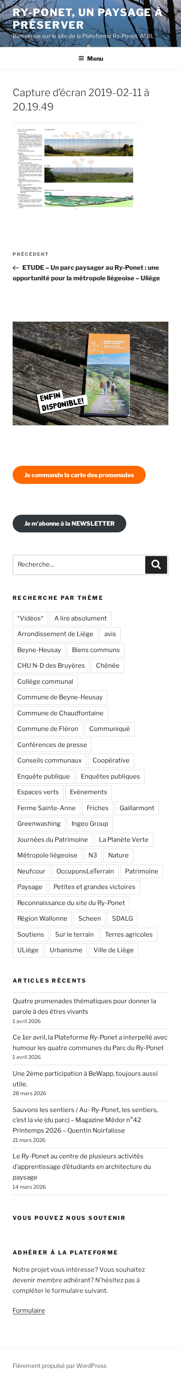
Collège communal (45, 681)
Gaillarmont (137, 808)
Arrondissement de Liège (55, 634)
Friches (98, 808)
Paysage (30, 887)
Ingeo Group (90, 823)
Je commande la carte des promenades (79, 474)
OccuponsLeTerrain (85, 871)
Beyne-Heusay (39, 650)
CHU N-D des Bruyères (51, 665)
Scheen (89, 918)
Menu (95, 58)
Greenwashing (39, 823)
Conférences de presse (52, 745)
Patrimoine (141, 871)
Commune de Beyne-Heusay (60, 697)
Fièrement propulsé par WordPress (59, 1365)
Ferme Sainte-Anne (46, 808)
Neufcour (31, 871)
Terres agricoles (129, 934)
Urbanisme (66, 950)
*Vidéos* (30, 618)
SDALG (122, 918)
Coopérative (111, 760)
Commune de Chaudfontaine (60, 713)
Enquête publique (43, 776)
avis (110, 634)
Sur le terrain (74, 934)
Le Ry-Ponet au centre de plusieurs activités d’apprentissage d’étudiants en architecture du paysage (82, 1166)
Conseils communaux (49, 760)
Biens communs (96, 650)
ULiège (28, 950)
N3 (92, 855)
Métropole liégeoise (47, 855)
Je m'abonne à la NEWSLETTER (69, 523)
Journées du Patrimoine (52, 839)
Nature (118, 855)
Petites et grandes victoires (94, 887)
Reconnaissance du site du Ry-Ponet (71, 903)
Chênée (108, 665)
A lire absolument (80, 618)
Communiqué (109, 729)
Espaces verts (38, 792)
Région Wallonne (42, 918)
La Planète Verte (124, 839)
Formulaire (29, 1310)
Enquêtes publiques (110, 776)
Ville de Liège (113, 950)
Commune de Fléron (47, 729)
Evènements (88, 792)
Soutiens (30, 934)
